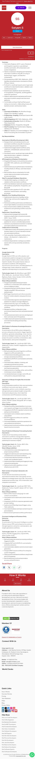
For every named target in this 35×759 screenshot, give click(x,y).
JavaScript (10, 37)
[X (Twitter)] (9, 567)
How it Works (6, 691)
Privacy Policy (6, 705)
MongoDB (17, 37)
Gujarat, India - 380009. (9, 656)
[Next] (32, 52)
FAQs (3, 700)
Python (30, 37)
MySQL (24, 37)
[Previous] (29, 52)
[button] (16, 630)
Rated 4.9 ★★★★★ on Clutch (11, 637)
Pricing (4, 696)
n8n (4, 37)
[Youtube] (14, 708)
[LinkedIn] (4, 567)
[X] (6, 708)
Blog (3, 703)
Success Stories (7, 694)
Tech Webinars (6, 698)
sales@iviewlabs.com (13, 661)
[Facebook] (8, 708)
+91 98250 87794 (12, 659)
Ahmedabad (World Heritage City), (12, 654)
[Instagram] (11, 708)
